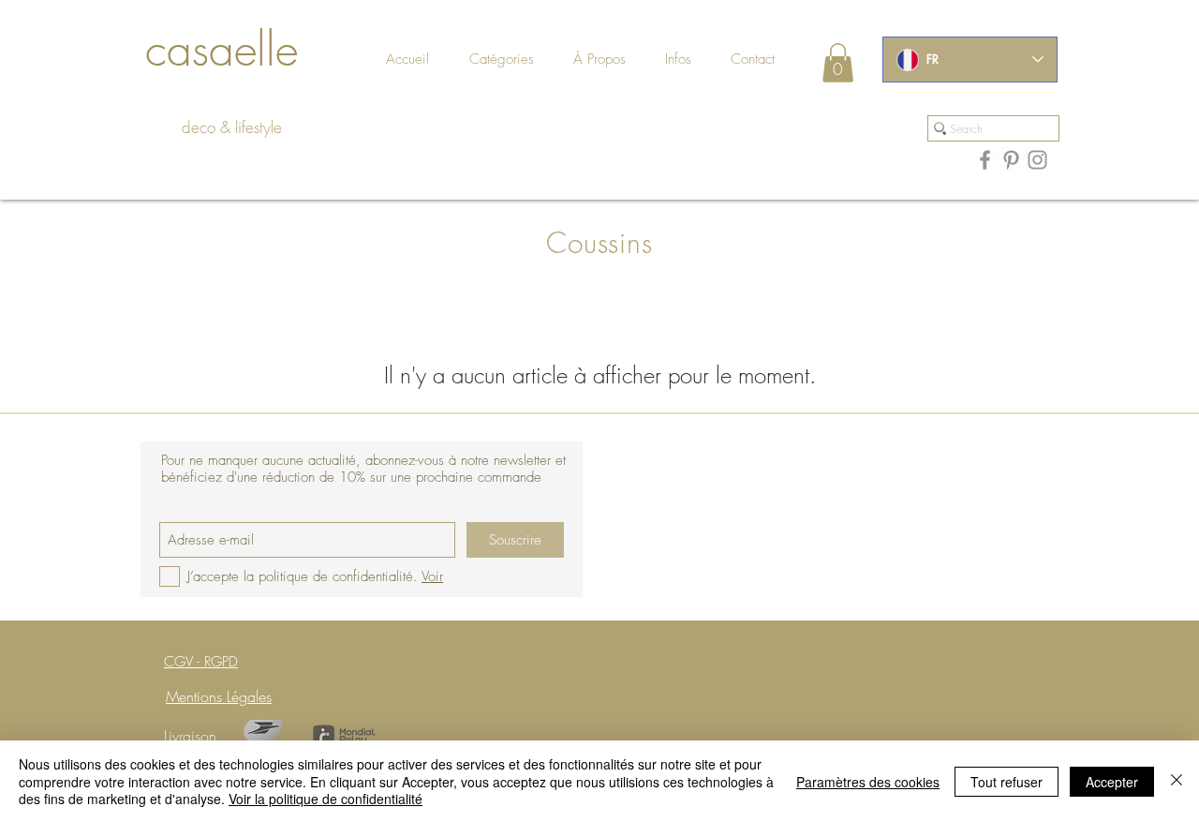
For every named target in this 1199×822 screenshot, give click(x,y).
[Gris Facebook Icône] (985, 159)
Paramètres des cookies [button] (868, 781)
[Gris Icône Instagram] (1037, 159)
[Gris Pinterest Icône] (1011, 159)
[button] (770, 59)
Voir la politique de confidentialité (325, 798)
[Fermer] (1176, 781)
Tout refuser (1006, 781)
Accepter (1112, 781)
